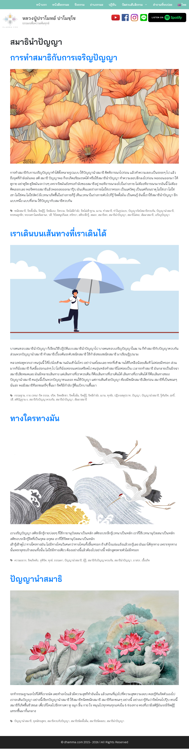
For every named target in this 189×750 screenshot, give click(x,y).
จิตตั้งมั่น (32, 211)
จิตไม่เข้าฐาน (88, 211)
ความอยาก (20, 560)
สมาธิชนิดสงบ (97, 721)
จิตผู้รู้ (41, 211)
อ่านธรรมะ (96, 4)
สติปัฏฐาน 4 (21, 399)
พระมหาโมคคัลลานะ (36, 215)
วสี (50, 215)
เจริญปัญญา (162, 215)
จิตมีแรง (51, 211)
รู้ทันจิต (164, 395)
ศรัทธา (73, 215)
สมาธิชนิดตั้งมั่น (79, 721)
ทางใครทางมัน (34, 418)
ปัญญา (136, 395)
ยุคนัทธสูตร (39, 721)
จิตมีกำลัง (93, 395)
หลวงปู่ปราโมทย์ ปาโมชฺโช (49, 18)
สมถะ (94, 215)
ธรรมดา (58, 560)
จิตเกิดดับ (33, 560)
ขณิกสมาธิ (20, 211)
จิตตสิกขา (62, 395)
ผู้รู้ (84, 560)
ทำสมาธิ (107, 211)
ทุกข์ (50, 560)
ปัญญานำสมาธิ (165, 211)
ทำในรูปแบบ (120, 211)
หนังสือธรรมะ (60, 4)
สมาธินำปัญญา (117, 215)
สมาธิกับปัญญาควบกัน (41, 399)
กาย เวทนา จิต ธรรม (37, 395)
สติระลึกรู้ (84, 215)
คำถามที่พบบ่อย (162, 4)
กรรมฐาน (19, 395)
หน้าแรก (41, 4)
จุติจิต (43, 560)
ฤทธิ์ (172, 395)
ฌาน (99, 211)
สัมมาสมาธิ (147, 215)
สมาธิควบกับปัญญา (58, 721)
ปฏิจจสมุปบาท (122, 395)
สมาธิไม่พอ (134, 215)
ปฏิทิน (112, 4)
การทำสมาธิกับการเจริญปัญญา (63, 57)
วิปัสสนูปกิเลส (60, 215)
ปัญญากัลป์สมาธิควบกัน (141, 211)
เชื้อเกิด (146, 560)
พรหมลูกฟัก (16, 215)
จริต (53, 395)
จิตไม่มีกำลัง (72, 211)
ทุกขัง (110, 395)
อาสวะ (136, 560)
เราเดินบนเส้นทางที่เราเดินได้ (58, 233)
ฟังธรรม (80, 4)
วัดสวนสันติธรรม (132, 4)
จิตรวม (61, 211)
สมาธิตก (102, 215)
